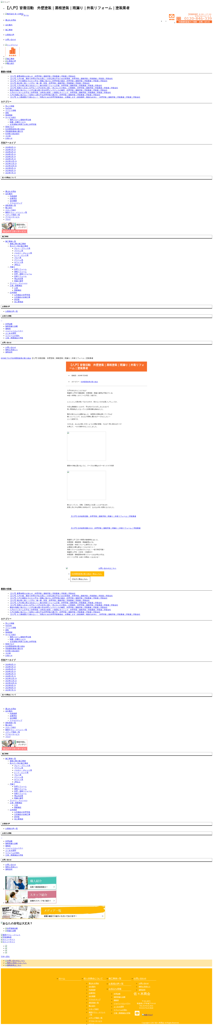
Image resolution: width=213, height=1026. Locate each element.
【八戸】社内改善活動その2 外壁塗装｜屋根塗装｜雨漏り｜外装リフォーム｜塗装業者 (105, 528)
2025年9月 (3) (10, 168)
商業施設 (17, 290)
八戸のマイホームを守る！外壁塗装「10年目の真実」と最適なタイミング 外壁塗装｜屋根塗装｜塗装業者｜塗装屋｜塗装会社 (60, 92)
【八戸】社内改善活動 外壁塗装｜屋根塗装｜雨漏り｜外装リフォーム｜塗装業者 (103, 516)
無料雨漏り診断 (119, 997)
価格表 (116, 1000)
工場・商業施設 (16, 286)
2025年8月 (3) (10, 170)
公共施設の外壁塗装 (22, 295)
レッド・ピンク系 (21, 255)
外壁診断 (117, 994)
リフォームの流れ (120, 1010)
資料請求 (142, 990)
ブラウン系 (18, 251)
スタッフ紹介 (94, 1009)
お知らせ (8, 138)
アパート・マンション (19, 283)
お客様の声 (9, 35)
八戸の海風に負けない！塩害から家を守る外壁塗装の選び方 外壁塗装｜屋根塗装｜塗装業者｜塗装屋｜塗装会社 (55, 95)
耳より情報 (9, 106)
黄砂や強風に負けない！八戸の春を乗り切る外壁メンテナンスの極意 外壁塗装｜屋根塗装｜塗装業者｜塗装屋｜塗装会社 (58, 90)
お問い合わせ (10, 40)
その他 (8, 136)
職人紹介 (92, 1006)
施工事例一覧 (115, 978)
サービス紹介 (10, 117)
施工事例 (8, 30)
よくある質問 (119, 1007)
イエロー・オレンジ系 (23, 253)
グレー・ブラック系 (22, 248)
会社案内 (8, 25)
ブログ (91, 1024)
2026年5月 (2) (10, 150)
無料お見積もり (144, 987)
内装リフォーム (20, 276)
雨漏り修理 (18, 281)
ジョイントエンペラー (122, 1003)
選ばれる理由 (10, 20)
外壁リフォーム (20, 269)
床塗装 (17, 299)
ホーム (26, 15)
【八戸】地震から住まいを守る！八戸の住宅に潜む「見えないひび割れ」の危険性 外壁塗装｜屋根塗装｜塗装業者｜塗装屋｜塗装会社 (64, 88)
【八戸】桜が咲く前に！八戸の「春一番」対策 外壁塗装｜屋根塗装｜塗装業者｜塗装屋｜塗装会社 (50, 83)
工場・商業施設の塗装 (122, 1013)
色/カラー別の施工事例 (19, 246)
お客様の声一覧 (116, 983)
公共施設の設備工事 (22, 297)
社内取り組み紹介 (12, 134)
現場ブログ (9, 127)
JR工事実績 (18, 302)
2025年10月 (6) (11, 166)
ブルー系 (17, 258)
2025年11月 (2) (11, 164)
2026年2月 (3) (10, 157)
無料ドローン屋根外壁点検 (20, 120)
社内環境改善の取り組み (15, 129)
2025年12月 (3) (11, 161)
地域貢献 (8, 115)
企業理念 (13, 198)
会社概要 (13, 201)
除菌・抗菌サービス (18, 122)
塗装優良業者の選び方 (14, 131)
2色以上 (17, 265)
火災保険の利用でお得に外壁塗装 (23, 124)
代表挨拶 (13, 196)
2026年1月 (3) (10, 159)
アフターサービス (95, 1021)
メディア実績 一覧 (95, 1018)
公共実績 (13, 292)
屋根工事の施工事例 (18, 244)
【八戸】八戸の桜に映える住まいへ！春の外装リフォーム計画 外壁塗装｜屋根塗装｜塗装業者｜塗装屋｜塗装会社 (56, 85)
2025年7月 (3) (10, 173)
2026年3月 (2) (10, 154)
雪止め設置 (18, 279)
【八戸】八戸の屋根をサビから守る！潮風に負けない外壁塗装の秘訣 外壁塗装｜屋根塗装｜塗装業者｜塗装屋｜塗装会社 (58, 81)
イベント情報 (10, 110)
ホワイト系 (18, 262)
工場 (16, 288)
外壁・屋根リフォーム (23, 274)
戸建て (12, 267)
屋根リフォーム (20, 272)
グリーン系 (18, 260)
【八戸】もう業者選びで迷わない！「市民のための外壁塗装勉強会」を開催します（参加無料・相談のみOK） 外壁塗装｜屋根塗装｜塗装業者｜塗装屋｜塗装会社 (75, 97)
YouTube (8, 108)
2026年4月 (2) (10, 152)
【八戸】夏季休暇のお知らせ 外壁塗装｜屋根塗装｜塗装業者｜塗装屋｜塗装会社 (42, 76)
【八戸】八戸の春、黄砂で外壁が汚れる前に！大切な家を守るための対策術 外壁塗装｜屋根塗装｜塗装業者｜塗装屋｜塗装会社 (61, 78)
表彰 (7, 113)
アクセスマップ (16, 203)
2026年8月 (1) (10, 147)
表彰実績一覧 (94, 1003)
